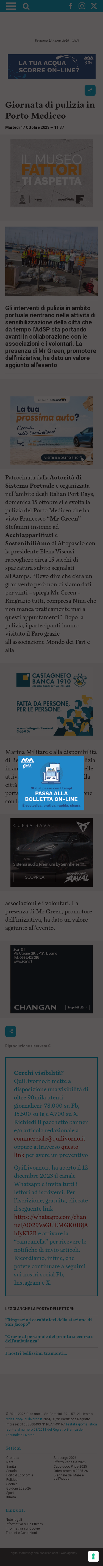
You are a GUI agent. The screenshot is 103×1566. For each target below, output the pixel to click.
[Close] (84, 755)
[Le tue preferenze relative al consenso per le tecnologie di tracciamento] (93, 1556)
